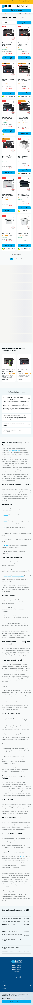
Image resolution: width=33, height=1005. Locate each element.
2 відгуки (26, 47)
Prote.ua (21, 856)
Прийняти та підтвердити (16, 1002)
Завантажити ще (16, 254)
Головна (3, 13)
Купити (7, 58)
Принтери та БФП (23, 13)
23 (21, 259)
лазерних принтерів (14, 450)
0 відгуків (10, 47)
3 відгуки (10, 83)
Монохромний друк (18, 576)
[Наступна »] (24, 259)
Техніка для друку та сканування (12, 13)
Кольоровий (7, 576)
